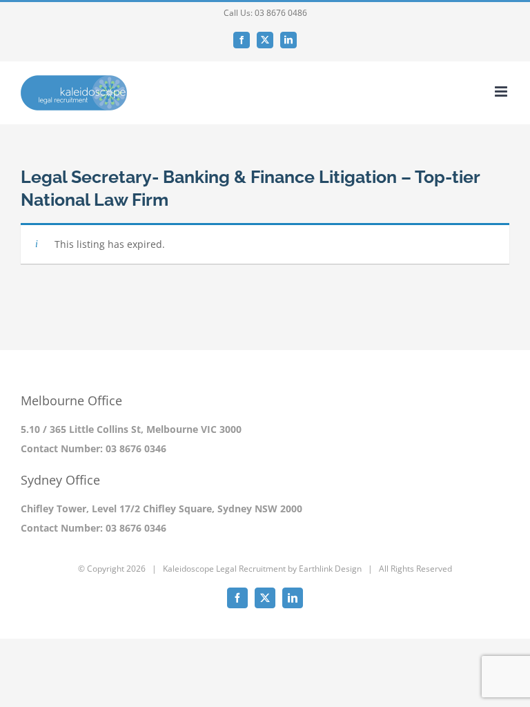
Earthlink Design (330, 568)
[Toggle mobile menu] (502, 91)
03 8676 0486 (281, 13)
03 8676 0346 (136, 448)
